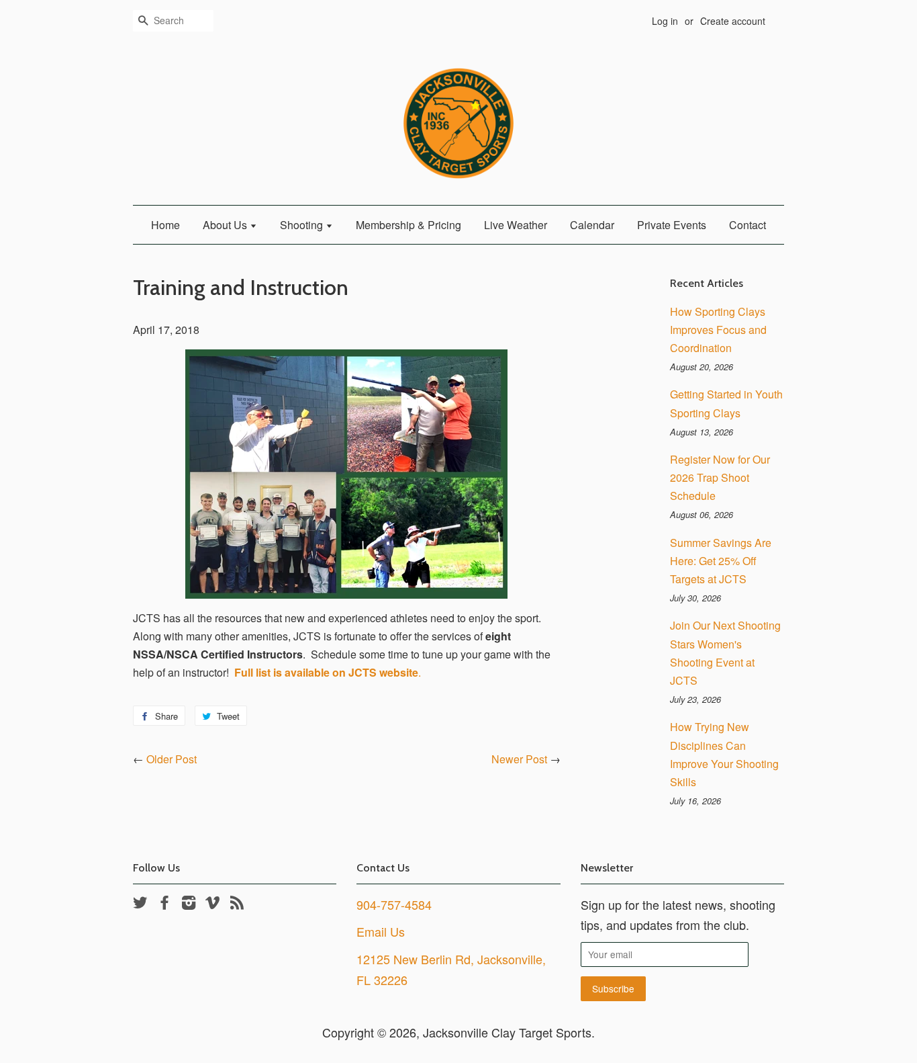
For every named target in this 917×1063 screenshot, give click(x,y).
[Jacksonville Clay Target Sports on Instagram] (188, 904)
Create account (732, 21)
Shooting (303, 224)
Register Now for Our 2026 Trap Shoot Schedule (720, 477)
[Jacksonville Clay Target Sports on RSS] (237, 904)
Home (165, 224)
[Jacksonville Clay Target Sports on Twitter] (140, 904)
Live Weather (515, 224)
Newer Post (519, 759)
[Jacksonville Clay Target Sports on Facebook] (164, 904)
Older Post (171, 759)
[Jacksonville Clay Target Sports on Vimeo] (212, 904)
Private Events (671, 224)
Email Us (380, 931)
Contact (747, 224)
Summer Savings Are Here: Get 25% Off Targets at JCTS (720, 561)
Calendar (592, 224)
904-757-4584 (394, 904)
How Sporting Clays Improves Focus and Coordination (718, 329)
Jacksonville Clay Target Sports (507, 1032)
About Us (226, 224)
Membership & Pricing (408, 224)
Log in (665, 21)
